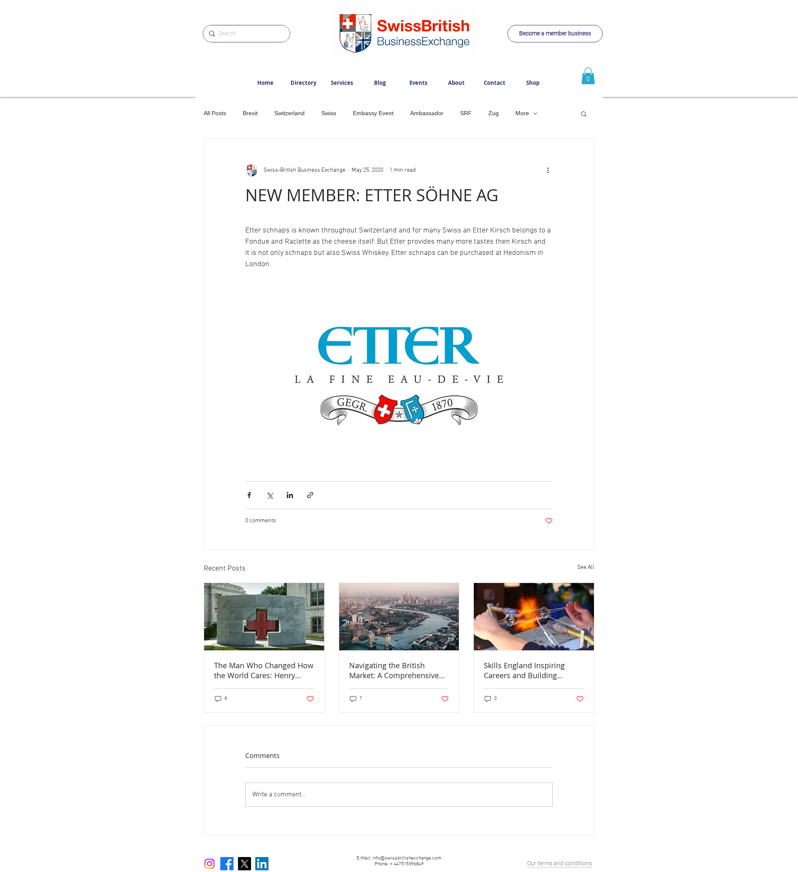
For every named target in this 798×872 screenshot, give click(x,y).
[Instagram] (209, 863)
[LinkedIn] (261, 863)
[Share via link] (310, 495)
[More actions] (548, 170)
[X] (244, 863)
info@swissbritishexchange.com (406, 858)
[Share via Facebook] (249, 495)
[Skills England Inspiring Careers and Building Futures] (534, 616)
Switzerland (289, 113)
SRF (466, 113)
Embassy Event (373, 113)
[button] (584, 113)
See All (585, 567)
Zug (493, 113)
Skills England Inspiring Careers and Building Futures (524, 670)
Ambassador (426, 113)
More (522, 113)
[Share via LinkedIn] (290, 495)
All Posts (215, 113)
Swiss (328, 113)
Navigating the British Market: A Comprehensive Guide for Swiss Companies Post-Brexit (397, 670)
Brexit (250, 113)
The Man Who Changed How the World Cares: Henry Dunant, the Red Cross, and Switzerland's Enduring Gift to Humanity (263, 670)
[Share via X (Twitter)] (269, 495)
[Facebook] (227, 863)
